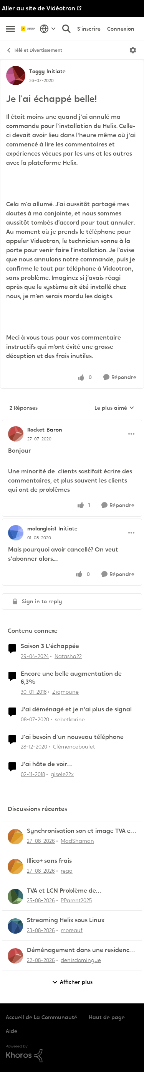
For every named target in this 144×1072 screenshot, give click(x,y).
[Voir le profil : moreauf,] (15, 926)
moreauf (72, 930)
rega (67, 870)
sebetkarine (70, 719)
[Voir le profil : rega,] (15, 866)
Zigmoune (65, 691)
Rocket (36, 429)
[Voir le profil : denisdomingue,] (15, 956)
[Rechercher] (66, 28)
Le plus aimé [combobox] (114, 408)
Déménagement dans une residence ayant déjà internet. (80, 950)
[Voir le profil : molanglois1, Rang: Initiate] (15, 532)
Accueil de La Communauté (41, 1017)
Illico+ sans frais (49, 861)
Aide (11, 1031)
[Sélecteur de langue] (47, 28)
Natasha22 (68, 656)
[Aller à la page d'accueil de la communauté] (28, 28)
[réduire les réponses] (72, 423)
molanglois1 (41, 528)
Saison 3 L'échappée (50, 646)
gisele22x (62, 774)
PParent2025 (76, 900)
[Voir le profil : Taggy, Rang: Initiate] (15, 75)
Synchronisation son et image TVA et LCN (80, 831)
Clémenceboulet (74, 746)
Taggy (37, 71)
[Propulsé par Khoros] (72, 1053)
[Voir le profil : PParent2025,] (15, 896)
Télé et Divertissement (38, 50)
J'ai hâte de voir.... (46, 764)
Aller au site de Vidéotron (38, 8)
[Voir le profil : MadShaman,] (15, 836)
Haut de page (107, 1017)
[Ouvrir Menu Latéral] (10, 28)
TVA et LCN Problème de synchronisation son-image (66, 891)
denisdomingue (81, 960)
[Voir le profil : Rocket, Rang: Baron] (15, 434)
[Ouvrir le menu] (132, 50)
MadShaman (77, 840)
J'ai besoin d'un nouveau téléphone (72, 737)
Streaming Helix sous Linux (65, 920)
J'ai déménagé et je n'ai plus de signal (76, 709)
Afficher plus (76, 981)
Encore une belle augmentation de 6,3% (71, 678)
